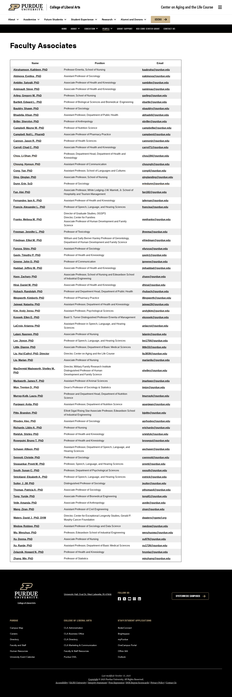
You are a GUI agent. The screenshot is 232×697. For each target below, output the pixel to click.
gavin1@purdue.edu (154, 255)
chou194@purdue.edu (155, 156)
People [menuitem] (106, 28)
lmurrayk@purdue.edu (155, 396)
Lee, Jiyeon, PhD (23, 340)
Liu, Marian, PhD (23, 360)
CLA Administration (73, 627)
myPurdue (123, 639)
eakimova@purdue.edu (156, 76)
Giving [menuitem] (158, 19)
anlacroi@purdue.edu (155, 326)
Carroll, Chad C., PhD (26, 147)
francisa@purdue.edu (155, 207)
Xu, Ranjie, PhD (22, 545)
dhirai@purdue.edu (153, 285)
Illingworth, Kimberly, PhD (28, 298)
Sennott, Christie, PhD (26, 457)
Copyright (93, 679)
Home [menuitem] (64, 28)
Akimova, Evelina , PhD (27, 76)
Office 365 (123, 650)
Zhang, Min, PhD (23, 558)
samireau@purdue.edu (156, 89)
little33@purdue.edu (154, 347)
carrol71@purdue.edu (155, 147)
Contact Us (171, 682)
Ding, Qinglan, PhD (24, 177)
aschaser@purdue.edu (156, 449)
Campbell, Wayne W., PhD (28, 128)
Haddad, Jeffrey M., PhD (27, 268)
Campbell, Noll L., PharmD (29, 134)
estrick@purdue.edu (154, 477)
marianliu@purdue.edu (156, 360)
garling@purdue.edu (154, 95)
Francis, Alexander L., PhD (29, 207)
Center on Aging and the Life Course (187, 7)
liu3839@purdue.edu (154, 353)
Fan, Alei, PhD (21, 192)
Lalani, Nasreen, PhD (26, 334)
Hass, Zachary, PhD (25, 276)
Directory (14, 639)
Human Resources (19, 650)
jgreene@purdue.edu (155, 261)
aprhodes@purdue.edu (156, 421)
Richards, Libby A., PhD (27, 427)
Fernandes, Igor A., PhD (27, 200)
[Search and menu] (220, 7)
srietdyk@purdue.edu (155, 434)
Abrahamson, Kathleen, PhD (30, 69)
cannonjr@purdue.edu (155, 141)
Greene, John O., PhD (26, 261)
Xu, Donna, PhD (23, 539)
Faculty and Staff (18, 645)
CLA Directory (71, 639)
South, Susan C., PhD (26, 470)
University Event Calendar (22, 656)
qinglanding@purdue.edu (157, 177)
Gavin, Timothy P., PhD (27, 255)
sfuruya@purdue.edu (155, 248)
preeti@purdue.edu (153, 464)
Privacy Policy (157, 682)
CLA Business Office (74, 633)
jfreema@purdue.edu (154, 231)
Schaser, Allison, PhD (26, 449)
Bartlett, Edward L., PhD (27, 102)
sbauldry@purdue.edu (155, 108)
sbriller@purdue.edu (154, 121)
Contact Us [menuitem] (169, 28)
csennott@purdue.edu (155, 457)
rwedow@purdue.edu (155, 526)
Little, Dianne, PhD (24, 347)
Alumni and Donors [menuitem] (132, 19)
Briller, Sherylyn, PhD (26, 121)
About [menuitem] (11, 19)
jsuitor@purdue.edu (154, 483)
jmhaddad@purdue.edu (156, 268)
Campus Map (16, 627)
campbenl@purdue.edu (156, 134)
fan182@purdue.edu (154, 192)
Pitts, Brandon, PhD (25, 412)
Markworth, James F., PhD (28, 381)
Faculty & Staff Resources (76, 650)
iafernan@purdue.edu (155, 200)
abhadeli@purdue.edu (155, 115)
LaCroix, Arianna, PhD (26, 326)
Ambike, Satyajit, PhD (26, 82)
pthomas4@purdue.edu (156, 489)
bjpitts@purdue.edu (154, 412)
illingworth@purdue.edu (156, 298)
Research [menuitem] (107, 19)
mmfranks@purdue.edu (156, 219)
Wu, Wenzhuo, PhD (24, 532)
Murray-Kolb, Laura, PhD (28, 396)
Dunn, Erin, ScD (23, 183)
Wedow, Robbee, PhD (26, 526)
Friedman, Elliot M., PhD (27, 240)
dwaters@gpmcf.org (154, 517)
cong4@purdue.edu (154, 170)
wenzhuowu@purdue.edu (157, 532)
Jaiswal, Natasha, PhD (26, 304)
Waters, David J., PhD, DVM (29, 517)
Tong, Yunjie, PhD (24, 496)
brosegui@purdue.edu (155, 440)
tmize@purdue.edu (153, 387)
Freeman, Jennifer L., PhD (28, 231)
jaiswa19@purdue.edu (155, 304)
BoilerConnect (125, 627)
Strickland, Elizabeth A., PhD (30, 477)
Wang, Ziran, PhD (23, 509)
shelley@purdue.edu (154, 370)
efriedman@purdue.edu (156, 240)
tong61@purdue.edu (154, 496)
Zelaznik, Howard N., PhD (28, 552)
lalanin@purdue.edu (154, 334)
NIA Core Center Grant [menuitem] (148, 28)
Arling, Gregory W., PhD (27, 95)
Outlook (122, 656)
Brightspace (123, 633)
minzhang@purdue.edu (156, 558)
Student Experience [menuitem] (82, 19)
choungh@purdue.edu (156, 164)
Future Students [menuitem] (53, 19)
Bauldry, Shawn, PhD (26, 108)
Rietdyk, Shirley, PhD (26, 434)
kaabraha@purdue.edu (156, 69)
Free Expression (116, 682)
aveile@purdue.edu (154, 502)
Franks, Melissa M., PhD (27, 219)
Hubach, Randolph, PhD (27, 291)
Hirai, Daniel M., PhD (25, 285)
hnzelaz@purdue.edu (155, 552)
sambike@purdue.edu (155, 82)
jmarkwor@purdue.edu (156, 381)
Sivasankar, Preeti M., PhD (29, 464)
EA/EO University (77, 682)
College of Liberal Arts (65, 7)
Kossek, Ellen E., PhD (26, 317)
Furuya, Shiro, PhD (24, 248)
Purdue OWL (70, 656)
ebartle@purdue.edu (154, 102)
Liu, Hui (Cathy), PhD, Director (31, 353)
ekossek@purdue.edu (155, 317)
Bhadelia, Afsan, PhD (26, 115)
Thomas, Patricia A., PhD (28, 489)
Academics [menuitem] (29, 19)
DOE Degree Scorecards (137, 682)
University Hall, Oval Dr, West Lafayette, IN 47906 (87, 594)
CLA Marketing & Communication (80, 645)
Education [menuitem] (89, 28)
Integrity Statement (97, 682)
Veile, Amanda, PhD (25, 502)
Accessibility (62, 682)
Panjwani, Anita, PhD (25, 404)
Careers (14, 633)
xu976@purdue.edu (154, 539)
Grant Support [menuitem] (125, 28)
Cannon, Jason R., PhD (27, 141)
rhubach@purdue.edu (155, 291)
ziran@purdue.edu (153, 509)
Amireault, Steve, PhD (26, 89)
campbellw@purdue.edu (156, 128)
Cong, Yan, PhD (22, 170)
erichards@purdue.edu (156, 427)
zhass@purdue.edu (154, 276)
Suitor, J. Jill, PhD (23, 483)
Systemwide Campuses (188, 596)
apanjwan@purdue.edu (156, 404)
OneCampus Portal (127, 645)
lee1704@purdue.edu (155, 340)
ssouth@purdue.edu (154, 470)
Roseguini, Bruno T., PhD (28, 440)
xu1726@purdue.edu (154, 545)
